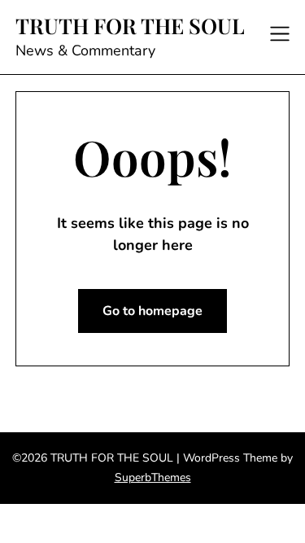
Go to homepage (152, 311)
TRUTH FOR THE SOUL (130, 26)
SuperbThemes (153, 477)
